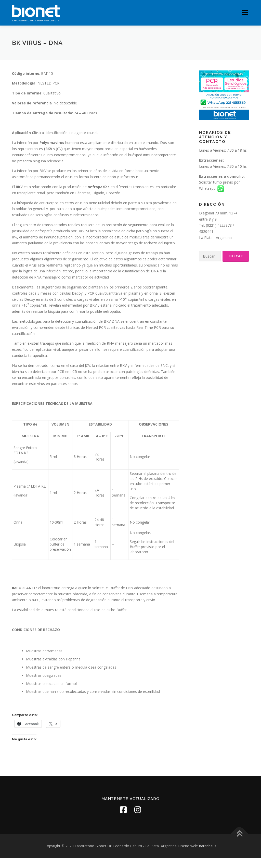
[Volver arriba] (239, 834)
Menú (244, 12)
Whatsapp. (208, 188)
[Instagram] (137, 810)
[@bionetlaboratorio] (123, 810)
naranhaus (207, 845)
